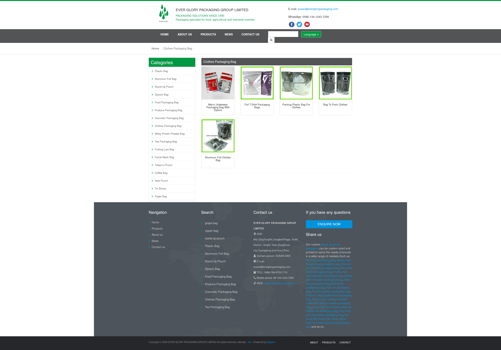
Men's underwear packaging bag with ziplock (218, 107)
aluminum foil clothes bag (218, 158)
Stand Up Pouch (164, 86)
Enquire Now (329, 224)
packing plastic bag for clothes (296, 106)
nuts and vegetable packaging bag (326, 274)
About (314, 342)
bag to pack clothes (335, 104)
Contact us (250, 34)
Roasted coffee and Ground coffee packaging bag (328, 303)
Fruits (336, 272)
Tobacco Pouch (163, 165)
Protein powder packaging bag (331, 291)
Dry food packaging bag (320, 260)
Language (310, 34)
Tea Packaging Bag (166, 141)
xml (249, 342)
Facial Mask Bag (164, 157)
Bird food (318, 319)
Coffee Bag (161, 173)
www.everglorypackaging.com (281, 283)
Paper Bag (161, 196)
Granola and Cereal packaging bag (328, 266)
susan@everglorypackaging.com (318, 9)
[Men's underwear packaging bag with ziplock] (218, 83)
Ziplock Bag (161, 94)
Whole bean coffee (323, 299)
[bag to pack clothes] (335, 83)
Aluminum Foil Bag (165, 79)
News (229, 34)
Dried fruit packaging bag (328, 281)
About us (185, 34)
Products (208, 34)
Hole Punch (161, 180)
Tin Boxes (160, 188)
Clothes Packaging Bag (168, 126)
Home (164, 34)
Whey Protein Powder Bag (170, 133)
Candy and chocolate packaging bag (329, 277)
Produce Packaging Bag (168, 110)
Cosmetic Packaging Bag (169, 118)
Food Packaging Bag (166, 102)
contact (345, 342)
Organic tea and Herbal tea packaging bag (328, 309)
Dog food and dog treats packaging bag (328, 313)
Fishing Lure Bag (164, 149)
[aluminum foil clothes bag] (218, 135)
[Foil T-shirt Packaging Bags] (257, 83)
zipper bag (211, 230)
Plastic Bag (161, 71)
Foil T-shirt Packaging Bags (257, 106)
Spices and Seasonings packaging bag (328, 262)
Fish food (331, 319)
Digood (271, 342)
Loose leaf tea (321, 307)
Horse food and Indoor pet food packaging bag (328, 322)
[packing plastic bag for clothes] (296, 83)
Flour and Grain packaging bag (329, 270)
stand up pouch (214, 238)
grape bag (211, 223)
